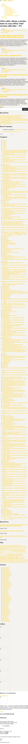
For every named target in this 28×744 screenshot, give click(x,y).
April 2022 (6, 607)
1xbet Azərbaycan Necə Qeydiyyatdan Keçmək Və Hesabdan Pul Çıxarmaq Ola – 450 (13, 182)
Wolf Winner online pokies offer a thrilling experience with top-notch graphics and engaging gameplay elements (13, 116)
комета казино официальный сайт (14, 562)
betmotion (1, 547)
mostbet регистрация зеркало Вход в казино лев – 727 (15, 349)
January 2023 (6, 596)
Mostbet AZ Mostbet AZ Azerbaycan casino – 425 (14, 303)
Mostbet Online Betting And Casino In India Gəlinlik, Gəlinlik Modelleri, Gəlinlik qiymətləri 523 (14, 325)
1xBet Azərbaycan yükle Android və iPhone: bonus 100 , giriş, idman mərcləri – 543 (14, 185)
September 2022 (7, 601)
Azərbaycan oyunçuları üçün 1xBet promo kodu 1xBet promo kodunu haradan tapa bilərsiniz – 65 (14, 222)
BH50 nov (5, 239)
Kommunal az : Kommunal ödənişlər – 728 (12, 290)
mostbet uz (6, 337)
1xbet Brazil (6, 188)
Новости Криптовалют (9, 462)
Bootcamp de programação (9, 242)
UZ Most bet (6, 406)
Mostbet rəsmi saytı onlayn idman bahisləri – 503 (13, 332)
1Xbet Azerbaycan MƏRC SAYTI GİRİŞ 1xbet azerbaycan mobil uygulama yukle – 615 (15, 169)
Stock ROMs (6, 401)
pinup (10, 556)
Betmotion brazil (7, 235)
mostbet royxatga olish (8, 333)
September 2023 (7, 587)
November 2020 (7, 621)
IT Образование (7, 289)
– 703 (4, 146)
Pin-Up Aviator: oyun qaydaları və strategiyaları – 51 (14, 380)
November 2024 (7, 572)
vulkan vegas (4, 558)
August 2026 (6, 567)
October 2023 (6, 586)
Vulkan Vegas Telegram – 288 (9, 423)
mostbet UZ (4, 556)
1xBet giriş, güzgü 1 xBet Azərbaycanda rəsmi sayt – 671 (15, 191)
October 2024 (6, 573)
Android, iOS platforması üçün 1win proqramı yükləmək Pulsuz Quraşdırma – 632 (14, 204)
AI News (5, 202)
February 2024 (6, 581)
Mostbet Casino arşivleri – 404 (10, 311)
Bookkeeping (6, 241)
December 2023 (7, 583)
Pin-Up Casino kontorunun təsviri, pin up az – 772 (14, 382)
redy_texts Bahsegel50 (8, 388)
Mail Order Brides (7, 294)
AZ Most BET (6, 215)
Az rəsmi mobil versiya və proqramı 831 (12, 216)
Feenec (5, 29)
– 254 (4, 143)
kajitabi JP (10, 550)
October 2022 (6, 600)
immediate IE (22, 548)
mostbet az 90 (6, 297)
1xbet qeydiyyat (7, 199)
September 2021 (7, 614)
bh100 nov (5, 237)
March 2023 (6, 594)
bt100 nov (5, 245)
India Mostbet (6, 286)
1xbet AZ (17, 546)
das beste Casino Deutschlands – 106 (11, 252)
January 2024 (7, 582)
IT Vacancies (6, 288)
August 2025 (6, 568)
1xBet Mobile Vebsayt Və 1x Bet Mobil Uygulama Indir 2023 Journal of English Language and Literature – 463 (15, 197)
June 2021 (5, 615)
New (4, 353)
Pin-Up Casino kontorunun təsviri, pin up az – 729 (14, 381)
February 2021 (6, 620)
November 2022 (7, 599)
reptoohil (19, 556)
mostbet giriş (6, 312)
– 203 (4, 140)
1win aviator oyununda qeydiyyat (11, 55)
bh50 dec (5, 238)
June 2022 (6, 604)
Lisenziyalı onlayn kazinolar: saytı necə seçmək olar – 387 (15, 291)
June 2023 (5, 590)
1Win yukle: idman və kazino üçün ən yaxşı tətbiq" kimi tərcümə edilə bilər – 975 (14, 160)
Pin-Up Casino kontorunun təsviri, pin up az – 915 (14, 385)
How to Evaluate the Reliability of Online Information (11, 117)
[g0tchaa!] (2, 0)
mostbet (11, 555)
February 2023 (6, 595)
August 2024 (6, 575)
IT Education (6, 287)
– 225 (4, 142)
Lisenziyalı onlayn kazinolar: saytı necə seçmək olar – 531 (15, 293)
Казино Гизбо (17, 559)
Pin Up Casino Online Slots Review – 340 (12, 377)
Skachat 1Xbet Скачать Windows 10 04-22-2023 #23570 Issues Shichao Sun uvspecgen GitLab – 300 (14, 396)
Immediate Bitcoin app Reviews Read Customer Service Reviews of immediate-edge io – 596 (14, 272)
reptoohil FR (23, 556)
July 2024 (6, 576)
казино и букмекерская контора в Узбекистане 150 (14, 440)
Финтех (5, 509)
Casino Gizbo (10, 547)
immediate (3, 548)
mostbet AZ (18, 555)
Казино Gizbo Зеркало (10, 559)
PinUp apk (6, 386)
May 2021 (5, 616)
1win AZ (6, 546)
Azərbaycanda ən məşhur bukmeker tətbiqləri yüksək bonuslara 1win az (12, 36)
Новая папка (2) (7, 460)
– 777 (4, 147)
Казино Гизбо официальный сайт (6, 560)
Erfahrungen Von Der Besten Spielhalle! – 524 (13, 262)
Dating (5, 253)
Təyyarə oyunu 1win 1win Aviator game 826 (13, 405)
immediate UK (3, 550)
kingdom (15, 550)
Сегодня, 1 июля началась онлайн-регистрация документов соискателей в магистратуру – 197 (14, 500)
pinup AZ (15, 556)
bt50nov (5, 247)
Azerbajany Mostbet (7, 217)
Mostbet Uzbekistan (7, 338)
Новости (5, 461)
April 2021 (6, 617)
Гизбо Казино (21, 558)
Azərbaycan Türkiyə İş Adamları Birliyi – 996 (13, 223)
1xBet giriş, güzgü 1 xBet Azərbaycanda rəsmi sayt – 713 (15, 192)
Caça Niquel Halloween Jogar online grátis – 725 (13, 248)
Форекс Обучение (7, 511)
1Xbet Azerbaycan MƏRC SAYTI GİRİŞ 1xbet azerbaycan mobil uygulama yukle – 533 (15, 167)
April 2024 (6, 579)
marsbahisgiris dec (7, 295)
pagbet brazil (6, 363)
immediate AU (10, 548)
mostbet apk (6, 296)
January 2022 (6, 610)
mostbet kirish (6, 316)
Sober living (6, 398)
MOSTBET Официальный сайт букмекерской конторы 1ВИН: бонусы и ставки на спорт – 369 (15, 347)
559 (4, 201)
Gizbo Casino (14, 547)
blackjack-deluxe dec (8, 240)
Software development (8, 399)
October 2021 (6, 613)
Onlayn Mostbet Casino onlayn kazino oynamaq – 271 (15, 356)
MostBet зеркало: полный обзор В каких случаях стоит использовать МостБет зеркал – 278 (15, 340)
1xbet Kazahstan (7, 193)
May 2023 (5, 592)
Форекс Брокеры (7, 510)
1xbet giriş (5, 189)
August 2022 (6, 602)
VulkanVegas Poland (8, 424)
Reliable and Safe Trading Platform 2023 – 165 (13, 389)
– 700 (4, 145)
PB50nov (5, 366)
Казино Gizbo (3, 559)
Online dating (6, 361)
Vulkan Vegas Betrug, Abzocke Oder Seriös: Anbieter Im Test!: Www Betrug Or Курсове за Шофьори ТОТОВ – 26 (15, 408)
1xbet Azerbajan (7, 165)
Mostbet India (6, 314)
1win (1, 546)
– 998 (4, 149)
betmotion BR (5, 547)
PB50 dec (5, 365)
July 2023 (5, 589)
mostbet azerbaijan (7, 309)
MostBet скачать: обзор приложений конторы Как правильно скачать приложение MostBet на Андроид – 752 (15, 351)
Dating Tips (6, 254)
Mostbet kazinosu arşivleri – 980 (10, 315)
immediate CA (16, 548)
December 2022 (7, 597)
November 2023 (7, 585)
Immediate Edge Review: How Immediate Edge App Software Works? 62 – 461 (13, 284)
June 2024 (6, 578)
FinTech (5, 263)
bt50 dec (5, 246)
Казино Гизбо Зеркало (24, 559)
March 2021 (6, 618)
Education (5, 261)
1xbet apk (6, 164)
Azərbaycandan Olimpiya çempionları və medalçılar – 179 (15, 231)
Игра (4, 436)
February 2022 (6, 609)
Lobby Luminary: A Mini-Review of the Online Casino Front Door (14, 119)
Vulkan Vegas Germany (8, 417)
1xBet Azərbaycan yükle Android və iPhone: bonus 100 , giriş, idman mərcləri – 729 (14, 187)
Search (1, 107)
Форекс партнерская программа (11, 513)
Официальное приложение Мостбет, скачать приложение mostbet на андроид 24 (12, 465)
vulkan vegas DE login (8, 416)
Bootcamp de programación (9, 244)
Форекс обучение (7, 512)
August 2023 (6, 588)
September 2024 (7, 574)
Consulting (6, 251)
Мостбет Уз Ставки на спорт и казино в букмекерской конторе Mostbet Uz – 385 (15, 458)
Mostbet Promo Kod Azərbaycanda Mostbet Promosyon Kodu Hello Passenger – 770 (14, 331)
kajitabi (7, 550)
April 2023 (6, 593)
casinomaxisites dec (7, 249)
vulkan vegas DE (7, 415)
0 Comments (5, 32)
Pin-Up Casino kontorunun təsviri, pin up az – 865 (14, 384)
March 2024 (6, 580)
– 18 (4, 139)
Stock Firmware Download (9, 400)
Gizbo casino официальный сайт (22, 547)
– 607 (4, 144)
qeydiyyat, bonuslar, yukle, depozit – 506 (12, 387)
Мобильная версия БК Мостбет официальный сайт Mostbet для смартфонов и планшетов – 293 (14, 444)
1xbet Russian (6, 200)
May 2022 (6, 606)
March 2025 (6, 569)
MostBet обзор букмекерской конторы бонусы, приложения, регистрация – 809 (13, 345)
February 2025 (6, 571)
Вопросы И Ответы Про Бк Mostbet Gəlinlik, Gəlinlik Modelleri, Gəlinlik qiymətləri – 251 (14, 432)
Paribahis (5, 364)
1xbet (11, 546)
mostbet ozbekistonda (8, 326)
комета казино (6, 562)
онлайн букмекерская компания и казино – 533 (14, 463)
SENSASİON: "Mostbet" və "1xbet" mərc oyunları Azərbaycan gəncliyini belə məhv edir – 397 (13, 394)
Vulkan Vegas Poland (8, 422)
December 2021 (7, 611)
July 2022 (6, 603)
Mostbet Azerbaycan (8, 310)
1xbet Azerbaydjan (7, 180)
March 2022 (6, 608)
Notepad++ (6, 354)
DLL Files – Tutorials (8, 255)
